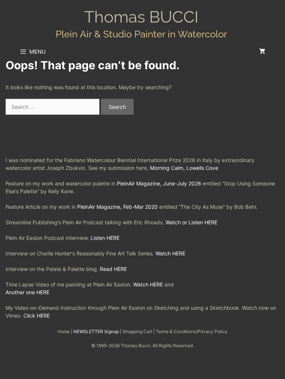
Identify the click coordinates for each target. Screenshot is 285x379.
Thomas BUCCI (141, 16)
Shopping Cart (137, 331)
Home (64, 331)
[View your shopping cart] (262, 51)
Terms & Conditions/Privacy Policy (191, 331)
